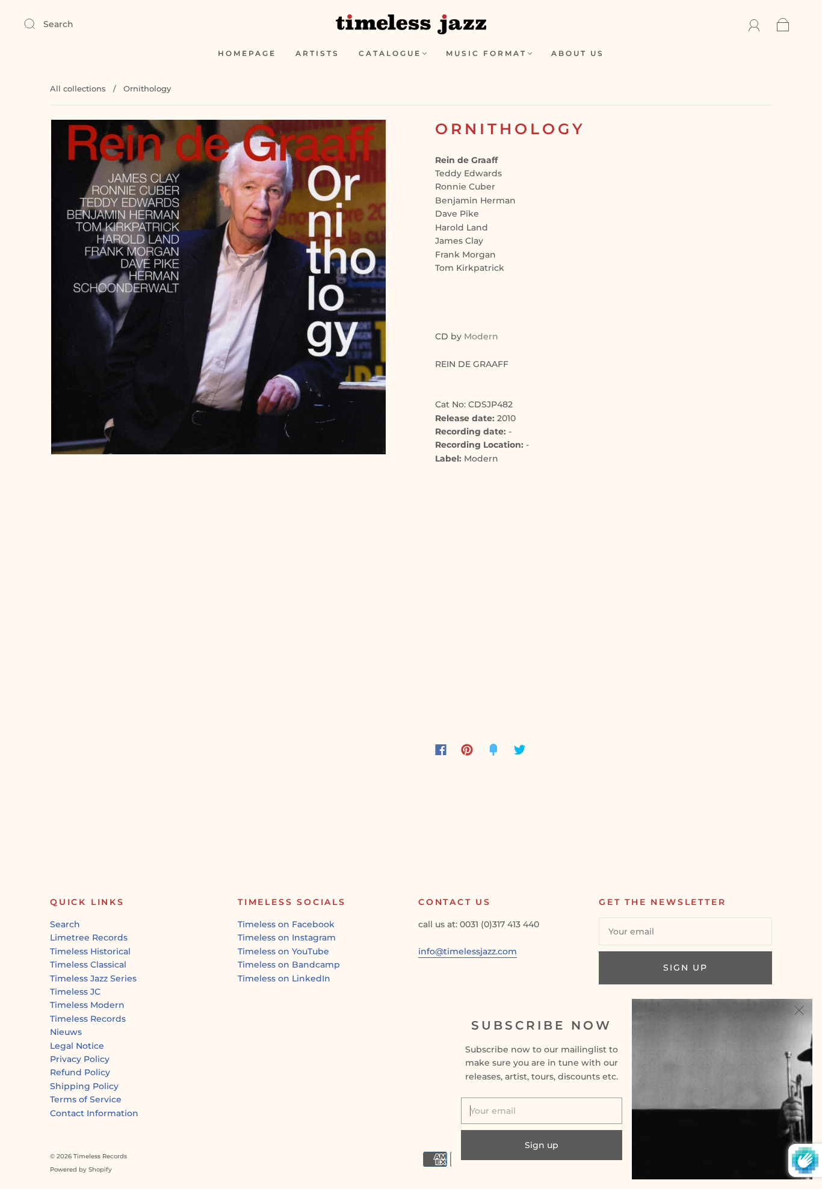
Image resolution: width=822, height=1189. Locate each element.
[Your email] (685, 931)
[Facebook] (441, 750)
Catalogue (390, 53)
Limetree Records (89, 937)
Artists (317, 53)
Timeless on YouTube (283, 951)
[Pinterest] (467, 750)
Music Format (486, 53)
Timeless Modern (87, 1004)
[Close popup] (799, 1012)
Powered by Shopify (81, 1169)
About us (577, 53)
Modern (481, 336)
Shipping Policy (84, 1086)
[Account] (754, 24)
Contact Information (94, 1113)
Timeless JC (75, 991)
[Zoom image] (218, 289)
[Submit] (37, 23)
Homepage (247, 53)
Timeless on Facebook (286, 924)
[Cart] (783, 24)
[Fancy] (493, 750)
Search (58, 24)
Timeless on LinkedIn (284, 978)
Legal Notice (77, 1045)
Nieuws (66, 1032)
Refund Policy (80, 1072)
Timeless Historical (90, 951)
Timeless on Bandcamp (289, 964)
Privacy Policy (80, 1059)
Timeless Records (88, 1018)
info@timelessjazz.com (467, 951)
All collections (78, 88)
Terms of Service (86, 1099)
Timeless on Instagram (287, 937)
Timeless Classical (88, 964)
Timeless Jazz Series (93, 978)
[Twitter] (520, 750)
